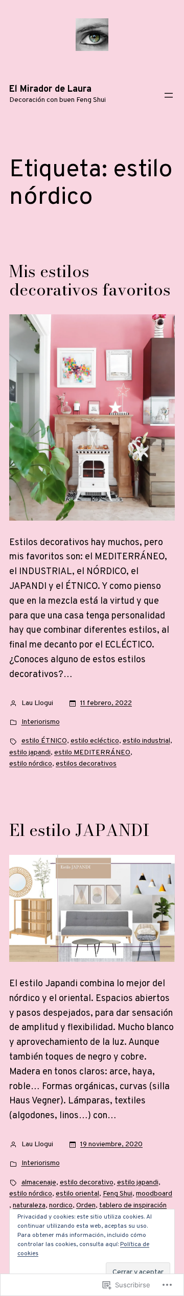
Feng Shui (117, 1194)
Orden (86, 1205)
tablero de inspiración (133, 1205)
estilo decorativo (86, 1182)
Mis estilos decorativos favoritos (90, 280)
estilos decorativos (86, 764)
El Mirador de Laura (50, 89)
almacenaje (38, 1182)
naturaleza (29, 1205)
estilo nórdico (30, 764)
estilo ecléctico (95, 741)
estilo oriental (77, 1194)
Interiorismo (40, 722)
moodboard (154, 1194)
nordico (61, 1205)
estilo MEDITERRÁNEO (92, 752)
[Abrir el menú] (169, 95)
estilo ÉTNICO (44, 741)
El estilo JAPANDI (79, 830)
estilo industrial (146, 741)
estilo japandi (30, 752)
